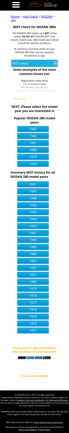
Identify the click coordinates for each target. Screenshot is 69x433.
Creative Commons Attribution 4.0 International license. (42, 400)
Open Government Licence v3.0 (48, 422)
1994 (33, 219)
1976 (33, 309)
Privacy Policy (44, 429)
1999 (33, 191)
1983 (33, 136)
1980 (33, 150)
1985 (33, 247)
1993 (33, 226)
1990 (33, 240)
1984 (33, 164)
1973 (33, 323)
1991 (33, 233)
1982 (33, 129)
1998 (33, 198)
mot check (30, 16)
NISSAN (46, 16)
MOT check (20, 63)
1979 (33, 157)
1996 (33, 205)
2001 (33, 184)
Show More (20, 98)
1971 (33, 330)
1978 (33, 296)
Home (15, 16)
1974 (33, 316)
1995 (33, 212)
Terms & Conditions (28, 429)
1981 (33, 143)
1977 (33, 303)
